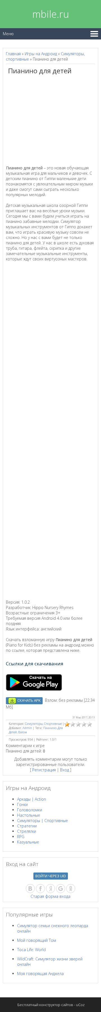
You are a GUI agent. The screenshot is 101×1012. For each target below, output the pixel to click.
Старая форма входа (50, 896)
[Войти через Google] (61, 888)
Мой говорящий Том (36, 940)
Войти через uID (50, 875)
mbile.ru (50, 14)
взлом (22, 732)
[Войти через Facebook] (40, 888)
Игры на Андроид (41, 53)
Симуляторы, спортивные (43, 723)
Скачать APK (29, 700)
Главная (13, 53)
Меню (8, 33)
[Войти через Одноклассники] (71, 888)
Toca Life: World (31, 949)
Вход (64, 769)
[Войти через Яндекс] (50, 888)
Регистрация (44, 769)
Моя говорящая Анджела (40, 973)
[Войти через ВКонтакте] (30, 888)
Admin (27, 728)
